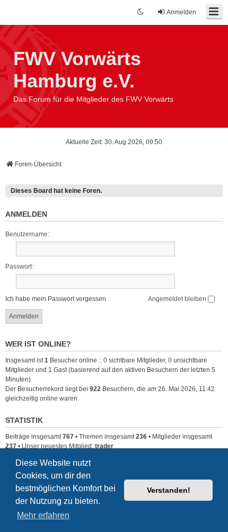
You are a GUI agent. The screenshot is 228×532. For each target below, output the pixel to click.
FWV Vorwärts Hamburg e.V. (77, 70)
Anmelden (26, 214)
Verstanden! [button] (168, 490)
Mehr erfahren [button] (43, 515)
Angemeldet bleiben (178, 299)
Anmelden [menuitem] (181, 12)
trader (104, 446)
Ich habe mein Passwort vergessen (55, 299)
